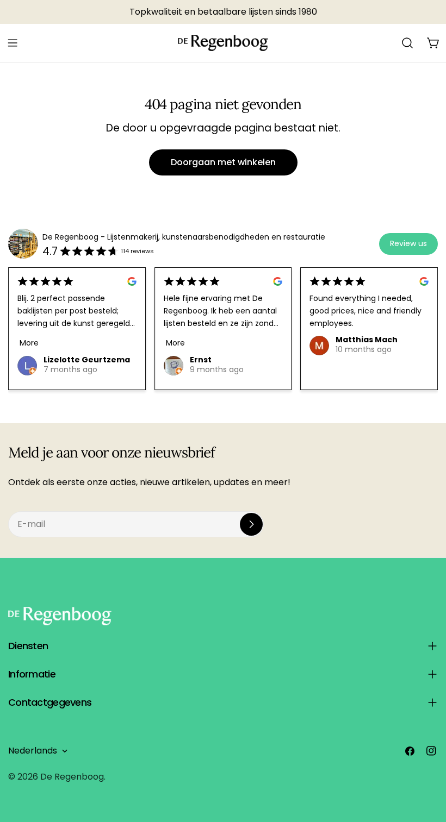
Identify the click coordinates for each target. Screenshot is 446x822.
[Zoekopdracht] (407, 43)
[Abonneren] (251, 524)
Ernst (201, 359)
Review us (408, 243)
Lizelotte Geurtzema (87, 359)
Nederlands (32, 750)
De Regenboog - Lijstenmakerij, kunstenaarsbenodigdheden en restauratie (183, 236)
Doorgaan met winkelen (223, 162)
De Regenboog (72, 776)
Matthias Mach (367, 339)
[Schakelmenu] (12, 43)
